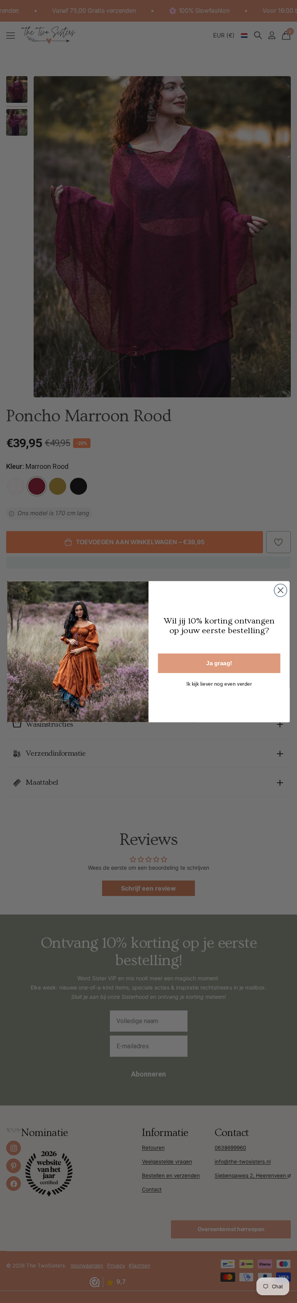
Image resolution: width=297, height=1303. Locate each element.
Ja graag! (219, 663)
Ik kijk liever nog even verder (219, 683)
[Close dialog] (280, 590)
